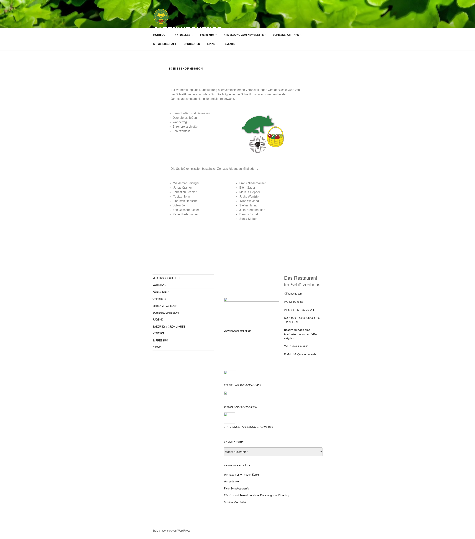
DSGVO (157, 347)
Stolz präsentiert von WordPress (171, 530)
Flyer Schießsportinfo (236, 488)
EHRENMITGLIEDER (165, 306)
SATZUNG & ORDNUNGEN (169, 326)
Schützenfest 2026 (235, 502)
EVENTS (230, 44)
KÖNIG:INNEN (161, 292)
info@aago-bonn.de (304, 354)
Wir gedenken (232, 481)
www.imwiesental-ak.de (237, 331)
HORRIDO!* (160, 35)
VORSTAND (159, 285)
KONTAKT (158, 333)
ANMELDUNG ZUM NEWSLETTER (245, 35)
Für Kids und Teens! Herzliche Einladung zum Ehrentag (256, 495)
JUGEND (158, 319)
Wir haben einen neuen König (241, 474)
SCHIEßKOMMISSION (166, 312)
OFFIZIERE (159, 298)
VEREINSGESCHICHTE (167, 278)
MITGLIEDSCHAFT (164, 44)
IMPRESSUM (160, 340)
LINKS (211, 44)
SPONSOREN (192, 44)
